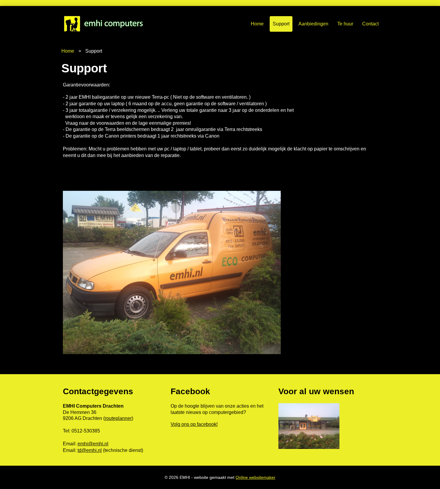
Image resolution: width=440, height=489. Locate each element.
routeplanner (118, 418)
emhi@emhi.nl (93, 443)
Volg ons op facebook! (194, 424)
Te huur (345, 23)
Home (257, 23)
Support (281, 23)
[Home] (115, 24)
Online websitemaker (255, 477)
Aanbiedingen (313, 23)
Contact (370, 23)
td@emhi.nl (90, 450)
